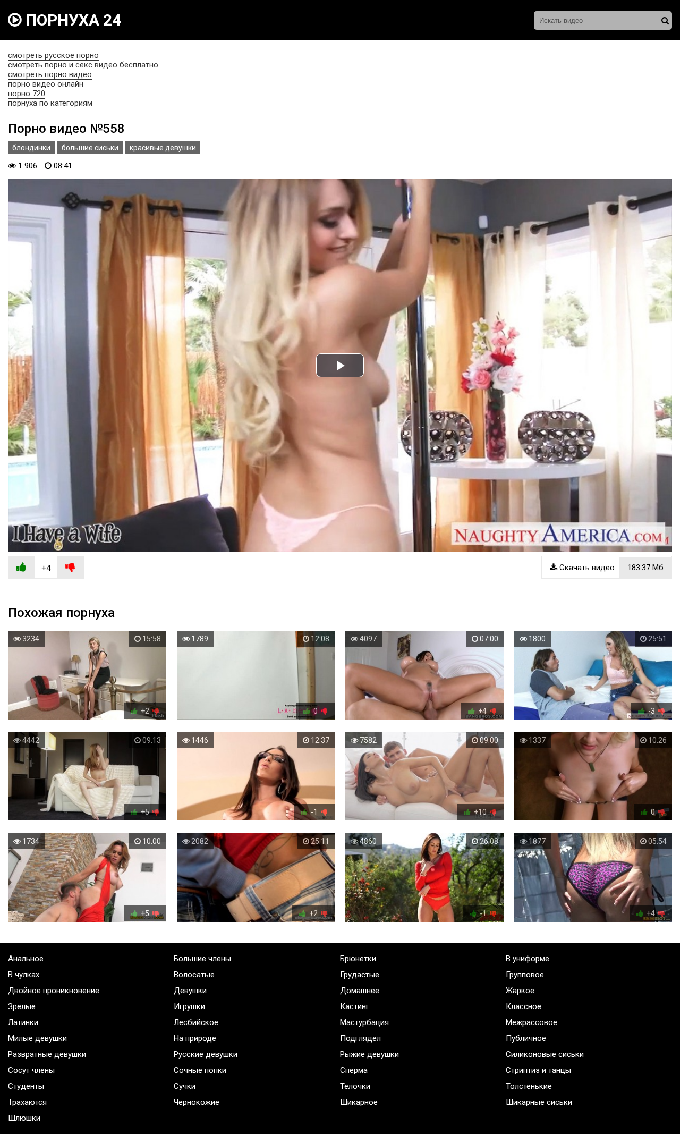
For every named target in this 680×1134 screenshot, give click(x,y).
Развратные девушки (47, 1054)
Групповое (525, 974)
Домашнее (359, 990)
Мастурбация (364, 1022)
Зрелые (22, 1006)
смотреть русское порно (53, 55)
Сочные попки (200, 1070)
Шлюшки (24, 1118)
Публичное (526, 1038)
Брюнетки (358, 958)
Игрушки (189, 1006)
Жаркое (520, 990)
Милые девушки (37, 1038)
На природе (195, 1038)
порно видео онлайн (45, 84)
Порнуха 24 (71, 20)
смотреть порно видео (50, 74)
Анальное (26, 958)
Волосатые (194, 974)
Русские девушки (205, 1054)
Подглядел (360, 1038)
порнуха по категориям (50, 103)
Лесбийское (196, 1022)
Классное (523, 1006)
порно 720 (26, 93)
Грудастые (359, 974)
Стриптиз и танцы (538, 1070)
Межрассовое (531, 1022)
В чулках (23, 974)
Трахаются (27, 1102)
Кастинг (354, 1006)
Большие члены (202, 958)
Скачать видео (610, 567)
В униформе (527, 958)
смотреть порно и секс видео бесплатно (83, 65)
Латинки (23, 1022)
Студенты (26, 1086)
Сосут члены (31, 1070)
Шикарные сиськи (539, 1102)
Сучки (185, 1086)
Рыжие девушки (369, 1054)
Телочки (355, 1086)
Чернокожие (196, 1102)
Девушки (190, 990)
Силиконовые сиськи (545, 1054)
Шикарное (359, 1102)
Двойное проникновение (53, 990)
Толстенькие (529, 1086)
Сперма (354, 1070)
